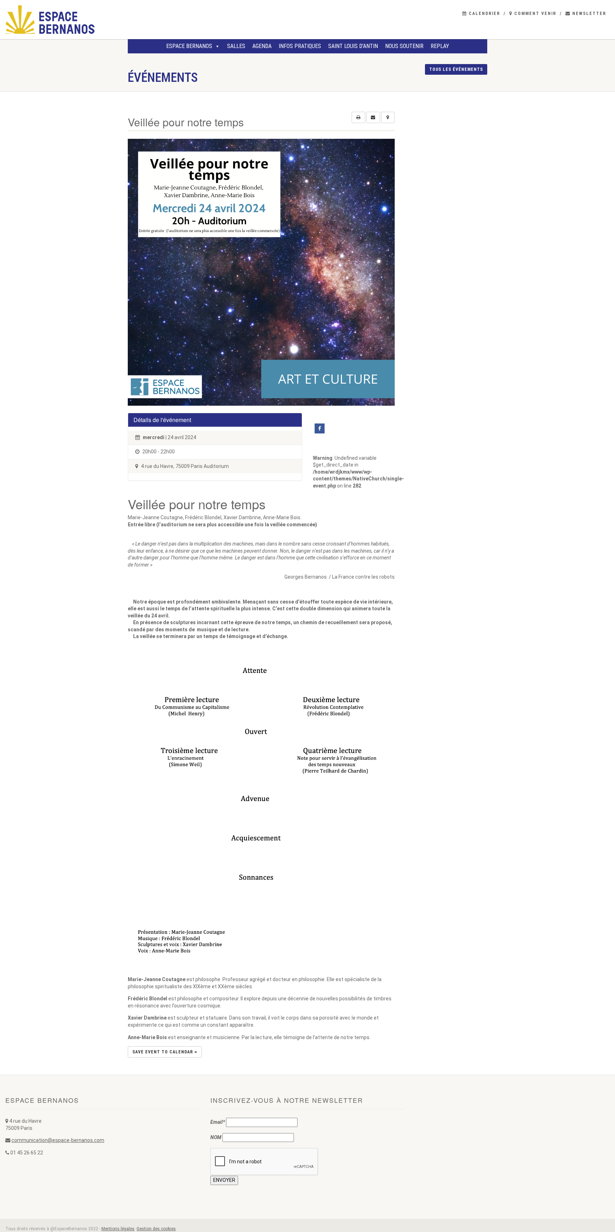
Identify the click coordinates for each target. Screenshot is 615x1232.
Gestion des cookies (156, 1228)
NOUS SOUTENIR (404, 46)
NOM (215, 1137)
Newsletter (588, 13)
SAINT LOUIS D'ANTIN (353, 46)
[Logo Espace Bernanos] (102, 19)
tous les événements (456, 69)
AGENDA (262, 46)
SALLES (236, 46)
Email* (217, 1122)
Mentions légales (118, 1228)
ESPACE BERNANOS (189, 46)
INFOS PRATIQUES (300, 46)
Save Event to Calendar (163, 1051)
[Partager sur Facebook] (320, 428)
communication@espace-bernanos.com (57, 1140)
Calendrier (483, 13)
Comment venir (534, 13)
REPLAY (440, 46)
